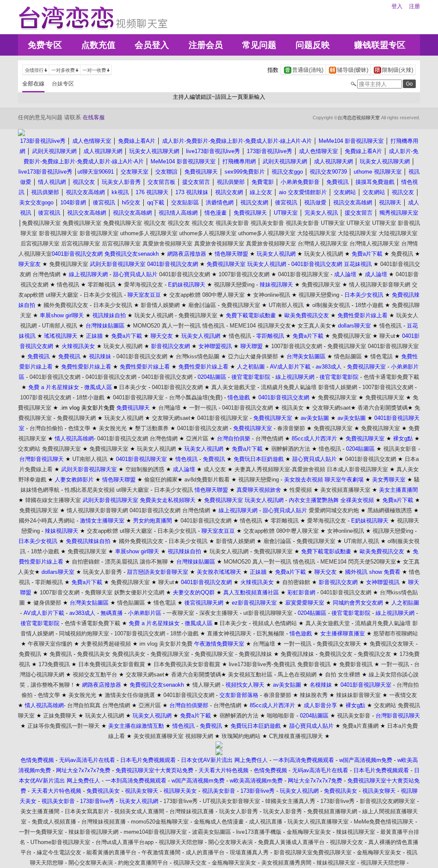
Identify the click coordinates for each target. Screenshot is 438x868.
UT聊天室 (333, 223)
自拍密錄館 (86, 561)
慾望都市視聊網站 (395, 633)
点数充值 (98, 45)
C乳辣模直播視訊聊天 (296, 736)
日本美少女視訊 (102, 295)
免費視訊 (402, 254)
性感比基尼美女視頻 (90, 490)
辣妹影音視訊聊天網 (93, 832)
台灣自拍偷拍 (46, 428)
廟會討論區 (202, 305)
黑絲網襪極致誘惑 (389, 510)
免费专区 (45, 45)
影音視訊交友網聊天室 (387, 801)
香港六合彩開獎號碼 (383, 407)
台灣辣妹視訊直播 (191, 811)
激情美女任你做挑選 (130, 695)
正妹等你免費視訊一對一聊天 (63, 726)
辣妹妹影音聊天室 (358, 695)
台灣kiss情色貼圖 (197, 356)
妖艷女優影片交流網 (139, 592)
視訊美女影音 (232, 223)
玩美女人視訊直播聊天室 (318, 821)
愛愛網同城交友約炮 (334, 510)
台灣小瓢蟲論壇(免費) (195, 397)
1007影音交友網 (60, 592)
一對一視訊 (203, 407)
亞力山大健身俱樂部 (253, 356)
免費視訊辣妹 (255, 654)
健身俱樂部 (47, 602)
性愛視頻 (301, 490)
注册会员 (206, 45)
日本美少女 (133, 387)
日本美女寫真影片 (87, 811)
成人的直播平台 (205, 852)
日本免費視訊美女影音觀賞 (111, 664)
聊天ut (387, 336)
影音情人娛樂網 (160, 305)
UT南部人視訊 (286, 305)
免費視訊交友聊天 (339, 644)
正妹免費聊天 (60, 715)
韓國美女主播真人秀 (290, 801)
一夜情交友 (403, 695)
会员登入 (152, 45)
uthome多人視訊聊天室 (149, 233)
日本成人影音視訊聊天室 (357, 469)
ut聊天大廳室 (62, 295)
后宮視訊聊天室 (40, 243)
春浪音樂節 (291, 428)
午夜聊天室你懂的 (50, 644)
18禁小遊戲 (369, 305)
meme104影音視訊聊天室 (155, 832)
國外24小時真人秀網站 (47, 520)
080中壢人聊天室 (223, 295)
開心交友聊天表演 (230, 842)
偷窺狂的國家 (161, 479)
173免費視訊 (54, 664)
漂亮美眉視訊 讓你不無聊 (136, 561)
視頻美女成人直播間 (139, 811)
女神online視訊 (271, 295)
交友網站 (29, 449)
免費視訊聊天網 (76, 418)
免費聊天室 (98, 592)
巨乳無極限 (270, 633)
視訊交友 (155, 223)
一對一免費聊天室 (41, 832)
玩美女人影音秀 (102, 572)
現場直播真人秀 (249, 852)
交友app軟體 (185, 295)
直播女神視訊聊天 (229, 633)
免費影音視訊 (314, 664)
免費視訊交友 (335, 654)
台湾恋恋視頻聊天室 (358, 117)
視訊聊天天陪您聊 (181, 842)
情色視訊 (68, 284)
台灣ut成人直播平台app (124, 842)
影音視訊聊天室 (58, 233)
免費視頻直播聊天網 (332, 811)
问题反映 (313, 45)
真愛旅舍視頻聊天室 (167, 243)
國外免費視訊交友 (66, 305)
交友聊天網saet (331, 407)
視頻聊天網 (199, 736)
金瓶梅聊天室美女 (309, 832)
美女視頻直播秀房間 (286, 862)
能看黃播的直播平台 (111, 852)
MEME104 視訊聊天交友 (260, 325)
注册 (414, 6)
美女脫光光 (113, 428)
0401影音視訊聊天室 (303, 274)
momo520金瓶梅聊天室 (160, 821)
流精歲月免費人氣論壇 (289, 387)
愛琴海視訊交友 (143, 284)
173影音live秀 (180, 801)
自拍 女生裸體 (342, 674)
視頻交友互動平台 (95, 674)
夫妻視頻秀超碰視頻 (106, 644)
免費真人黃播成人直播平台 (291, 842)
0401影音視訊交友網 (184, 274)
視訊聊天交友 (346, 842)
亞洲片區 (197, 438)
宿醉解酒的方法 (290, 449)
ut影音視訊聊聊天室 (268, 613)
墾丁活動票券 (152, 428)
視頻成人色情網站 (274, 623)
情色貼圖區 (348, 356)
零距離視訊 (101, 284)
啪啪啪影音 (281, 715)
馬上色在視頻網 (297, 674)
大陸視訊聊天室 (316, 233)
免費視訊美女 (93, 654)
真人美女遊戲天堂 (233, 387)
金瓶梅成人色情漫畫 (219, 821)
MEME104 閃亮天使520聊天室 (358, 561)
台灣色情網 (46, 274)
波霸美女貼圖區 (211, 832)
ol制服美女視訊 (331, 305)
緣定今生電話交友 (59, 852)
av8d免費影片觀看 (207, 479)
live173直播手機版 (258, 832)
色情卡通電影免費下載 (391, 377)
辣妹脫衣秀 (314, 695)
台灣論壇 (169, 407)
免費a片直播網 (360, 726)
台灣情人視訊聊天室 (323, 243)
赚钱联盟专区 (379, 45)
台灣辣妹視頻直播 (103, 821)
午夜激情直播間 (161, 852)
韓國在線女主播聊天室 (53, 500)
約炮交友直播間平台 (143, 862)
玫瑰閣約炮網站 (241, 736)
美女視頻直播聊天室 (345, 490)
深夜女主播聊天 (218, 613)
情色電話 (381, 356)
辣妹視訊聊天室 (355, 832)
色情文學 (79, 428)
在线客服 (94, 117)
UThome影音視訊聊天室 (60, 842)
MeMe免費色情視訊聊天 (384, 821)
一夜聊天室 (180, 613)
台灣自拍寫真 (84, 705)
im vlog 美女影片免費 (165, 644)
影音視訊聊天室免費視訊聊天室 (313, 852)
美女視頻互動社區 (250, 674)
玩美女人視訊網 (323, 254)
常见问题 (259, 45)
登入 (396, 6)
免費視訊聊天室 (41, 223)
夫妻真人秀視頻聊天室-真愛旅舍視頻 (279, 469)
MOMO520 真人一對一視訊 (167, 325)
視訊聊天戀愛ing (234, 284)
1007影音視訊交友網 (244, 274)
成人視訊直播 (265, 821)
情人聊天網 (206, 685)
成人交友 (215, 469)
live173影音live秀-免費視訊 (262, 664)
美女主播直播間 (40, 811)
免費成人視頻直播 (54, 821)
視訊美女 (292, 407)
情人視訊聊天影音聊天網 (379, 284)
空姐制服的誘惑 (144, 469)
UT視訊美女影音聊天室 (231, 801)
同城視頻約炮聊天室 (84, 633)
